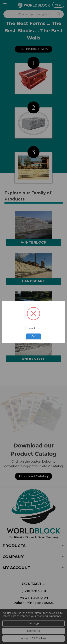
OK (33, 336)
